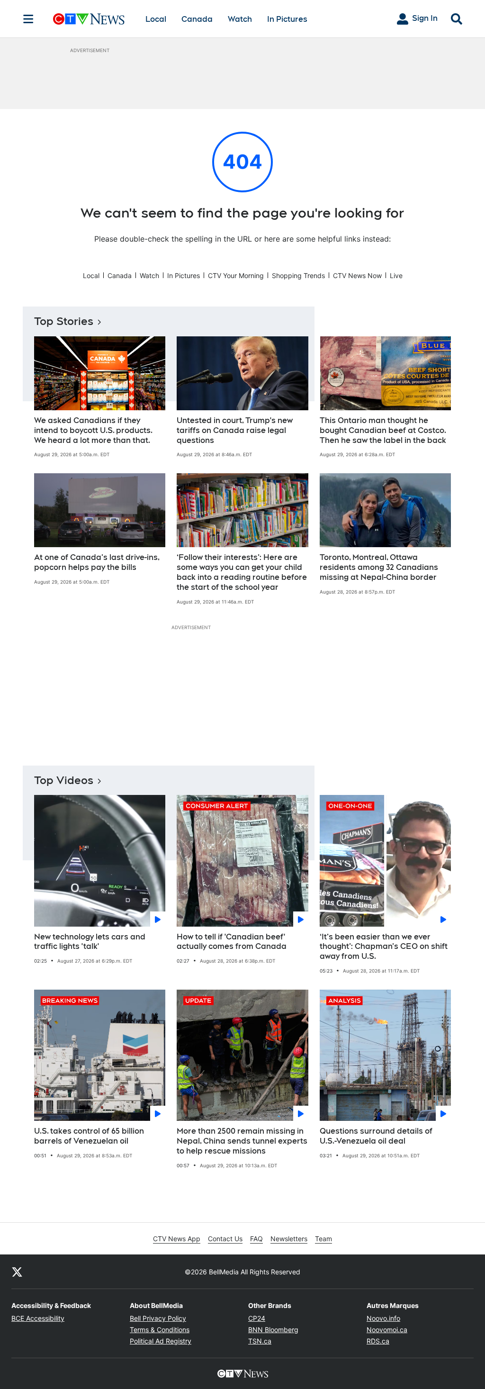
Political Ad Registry (160, 1341)
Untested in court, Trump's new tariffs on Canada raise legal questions (235, 430)
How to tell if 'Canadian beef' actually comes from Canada (232, 941)
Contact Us (225, 1239)
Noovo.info (383, 1318)
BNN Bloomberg (273, 1330)
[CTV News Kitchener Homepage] (89, 19)
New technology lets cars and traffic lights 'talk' (89, 941)
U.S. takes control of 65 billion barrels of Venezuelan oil (89, 1136)
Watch (240, 19)
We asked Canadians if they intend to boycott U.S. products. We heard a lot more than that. (93, 430)
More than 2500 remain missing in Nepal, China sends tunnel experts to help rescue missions (242, 1141)
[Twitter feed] (17, 1271)
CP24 (256, 1318)
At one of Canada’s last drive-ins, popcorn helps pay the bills (97, 562)
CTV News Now (357, 275)
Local (155, 19)
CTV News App (176, 1239)
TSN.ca (259, 1341)
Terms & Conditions (159, 1330)
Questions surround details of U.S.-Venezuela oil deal (376, 1136)
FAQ (256, 1239)
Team (323, 1239)
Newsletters (288, 1239)
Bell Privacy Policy (158, 1318)
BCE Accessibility (37, 1318)
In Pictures (287, 19)
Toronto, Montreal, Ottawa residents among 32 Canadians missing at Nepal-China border (379, 567)
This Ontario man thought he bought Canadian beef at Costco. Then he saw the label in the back (383, 430)
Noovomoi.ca (387, 1330)
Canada (197, 19)
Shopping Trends (298, 275)
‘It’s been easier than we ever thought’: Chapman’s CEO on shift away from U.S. (384, 946)
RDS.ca (378, 1341)
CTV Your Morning (236, 275)
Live (396, 275)
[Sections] (28, 18)
